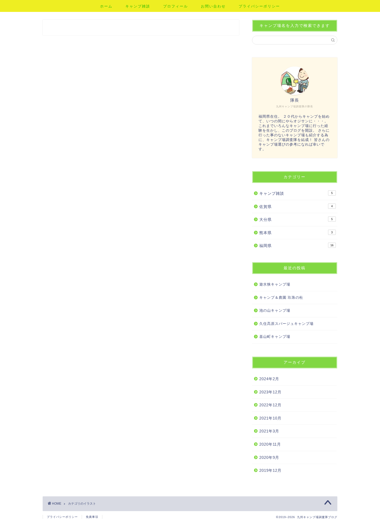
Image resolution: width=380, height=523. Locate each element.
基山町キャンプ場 (274, 337)
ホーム (106, 6)
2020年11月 (270, 444)
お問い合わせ (213, 6)
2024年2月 (269, 379)
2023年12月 (270, 392)
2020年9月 (269, 457)
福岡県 (296, 245)
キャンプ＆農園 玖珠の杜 (281, 298)
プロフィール (175, 6)
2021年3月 (269, 431)
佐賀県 (296, 206)
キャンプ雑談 (137, 6)
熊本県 (296, 232)
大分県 (296, 219)
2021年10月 (270, 418)
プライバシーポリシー (259, 6)
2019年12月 (270, 470)
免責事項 (92, 516)
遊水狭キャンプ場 (274, 284)
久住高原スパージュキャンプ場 (286, 324)
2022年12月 (270, 405)
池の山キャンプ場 (274, 310)
